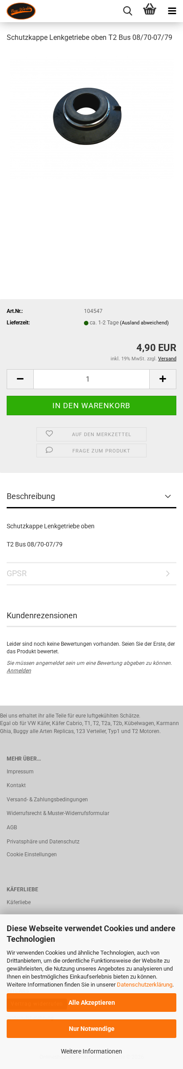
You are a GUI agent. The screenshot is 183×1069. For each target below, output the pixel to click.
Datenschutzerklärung (144, 984)
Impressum (20, 772)
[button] (20, 379)
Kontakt (16, 785)
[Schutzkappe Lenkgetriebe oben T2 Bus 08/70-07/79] (92, 117)
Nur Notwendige (92, 1028)
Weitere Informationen (91, 1051)
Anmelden (19, 670)
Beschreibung (31, 496)
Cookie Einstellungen (32, 854)
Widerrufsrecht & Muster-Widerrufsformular (58, 813)
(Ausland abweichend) (144, 323)
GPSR (17, 573)
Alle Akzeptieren (91, 1002)
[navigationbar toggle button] (172, 11)
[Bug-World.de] (18, 11)
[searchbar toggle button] (127, 11)
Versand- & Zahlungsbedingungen (47, 799)
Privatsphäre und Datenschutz (43, 842)
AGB (12, 827)
